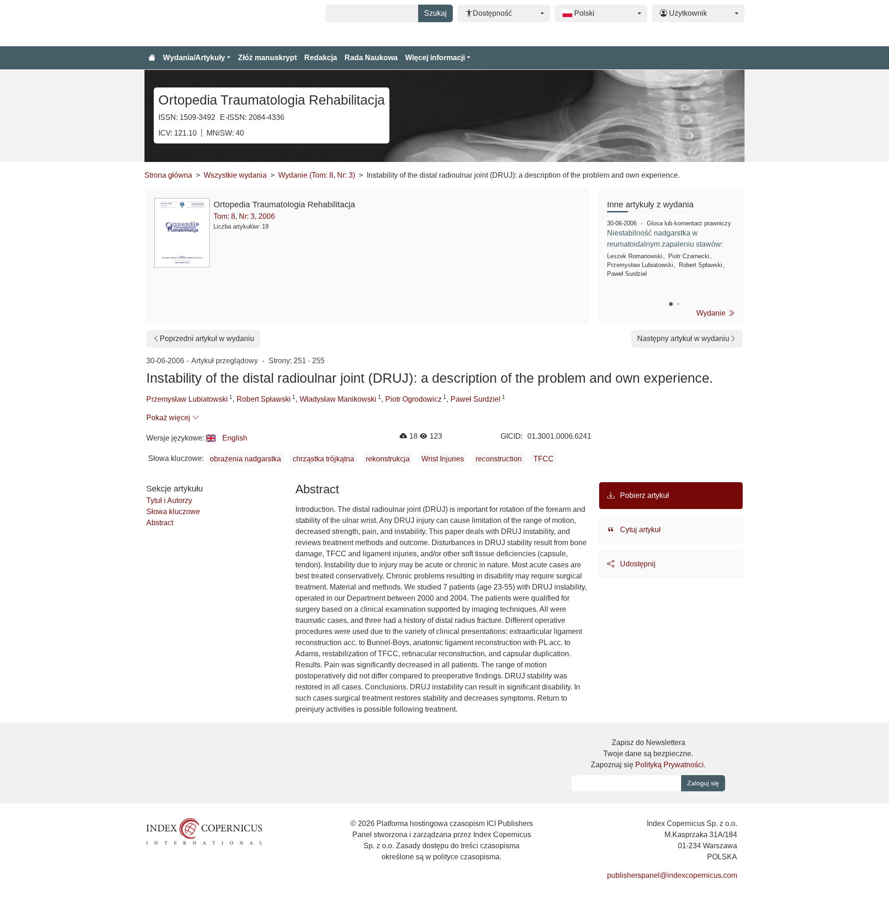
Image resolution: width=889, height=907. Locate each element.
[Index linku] (204, 830)
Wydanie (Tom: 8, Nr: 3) (316, 175)
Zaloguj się (703, 783)
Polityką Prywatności (669, 765)
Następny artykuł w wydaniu (683, 338)
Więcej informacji (435, 58)
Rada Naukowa (371, 58)
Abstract (159, 523)
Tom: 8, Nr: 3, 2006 (244, 216)
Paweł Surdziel (476, 399)
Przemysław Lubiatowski (187, 399)
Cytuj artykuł (639, 530)
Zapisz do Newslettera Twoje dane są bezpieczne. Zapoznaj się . (648, 754)
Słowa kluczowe (173, 512)
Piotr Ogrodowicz (413, 399)
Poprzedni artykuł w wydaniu (207, 338)
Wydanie (711, 313)
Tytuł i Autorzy (169, 500)
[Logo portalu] (190, 23)
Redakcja (320, 58)
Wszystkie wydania (235, 175)
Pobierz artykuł (643, 495)
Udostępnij (637, 564)
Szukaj (435, 13)
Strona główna (168, 175)
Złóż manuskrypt (267, 58)
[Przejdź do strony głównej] (151, 58)
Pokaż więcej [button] (169, 418)
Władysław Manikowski (338, 399)
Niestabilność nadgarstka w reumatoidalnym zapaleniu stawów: (665, 238)
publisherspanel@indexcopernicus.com (672, 875)
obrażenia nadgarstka (245, 459)
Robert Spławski (264, 399)
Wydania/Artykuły (194, 58)
